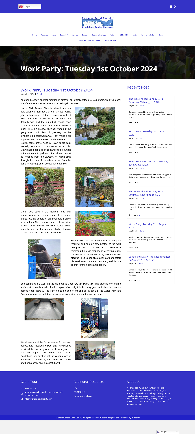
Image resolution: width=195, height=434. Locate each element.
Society (142, 106)
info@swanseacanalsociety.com (38, 399)
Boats (141, 263)
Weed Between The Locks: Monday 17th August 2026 (148, 163)
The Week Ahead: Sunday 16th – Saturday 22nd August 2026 (147, 193)
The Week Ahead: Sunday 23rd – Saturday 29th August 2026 (147, 100)
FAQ (75, 388)
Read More (135, 122)
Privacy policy (79, 392)
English (27, 6)
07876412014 (30, 388)
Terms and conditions (83, 396)
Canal (39, 94)
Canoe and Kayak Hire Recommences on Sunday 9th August (149, 258)
